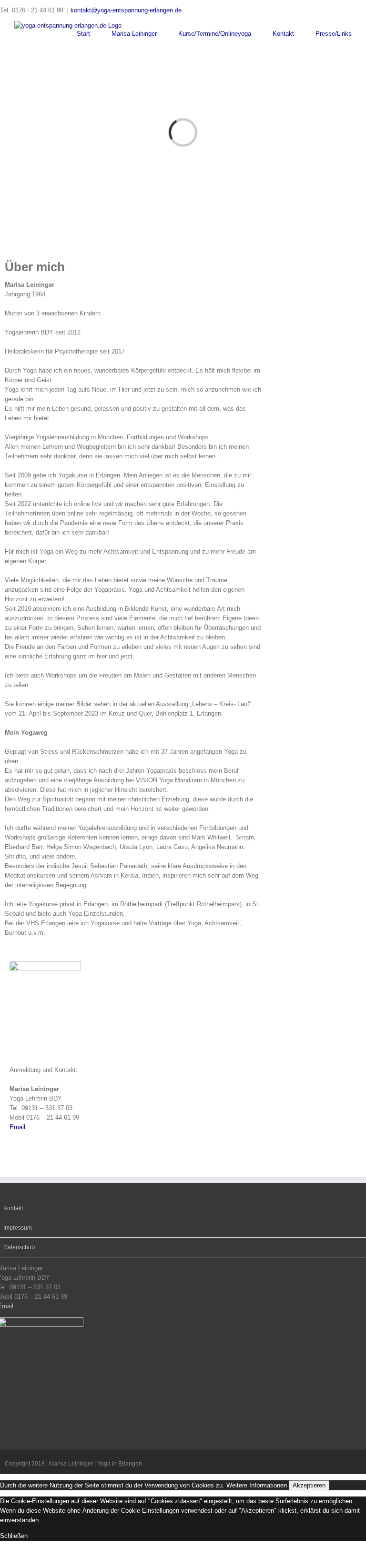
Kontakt (13, 1208)
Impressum (17, 1227)
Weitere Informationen (256, 1485)
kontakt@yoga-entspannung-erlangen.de (126, 10)
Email (17, 1127)
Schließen (14, 1535)
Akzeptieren (309, 1485)
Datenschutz (19, 1247)
